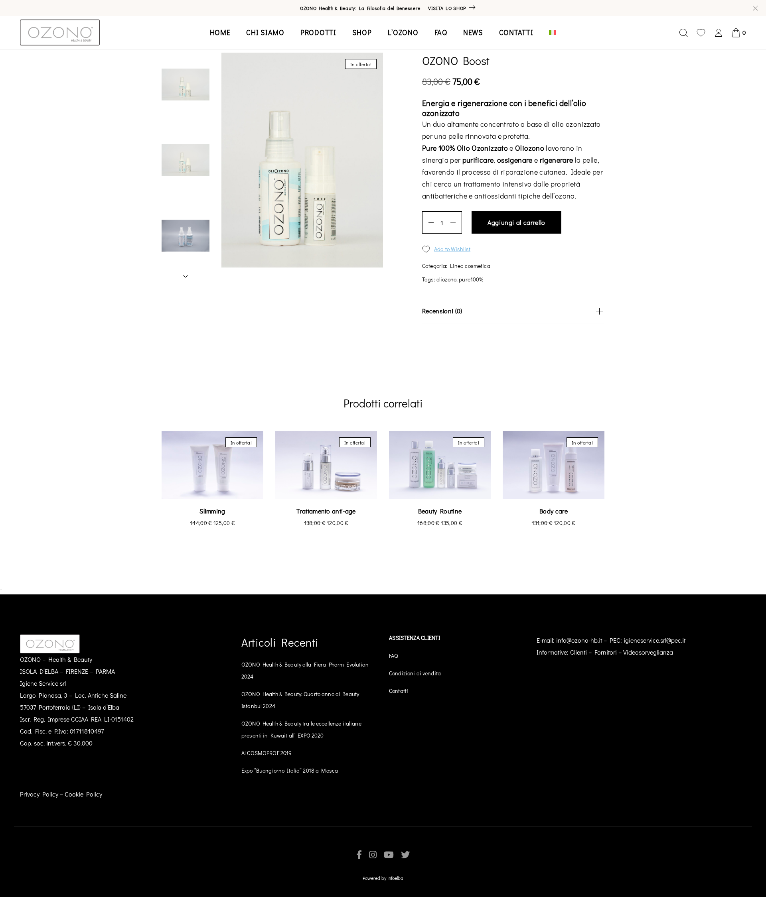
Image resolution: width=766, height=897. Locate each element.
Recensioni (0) (442, 311)
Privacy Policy (39, 794)
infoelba (395, 878)
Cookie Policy (83, 794)
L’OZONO (403, 32)
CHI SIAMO (265, 32)
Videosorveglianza (648, 652)
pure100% (471, 279)
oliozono (446, 279)
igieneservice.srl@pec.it (654, 640)
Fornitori (605, 652)
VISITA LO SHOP (447, 8)
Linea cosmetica (470, 265)
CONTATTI (516, 32)
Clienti (578, 652)
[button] (618, 448)
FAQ (440, 32)
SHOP (362, 32)
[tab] (513, 311)
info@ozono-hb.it (579, 640)
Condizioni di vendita (415, 673)
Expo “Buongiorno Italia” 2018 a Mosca (289, 770)
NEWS (473, 32)
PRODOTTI (318, 32)
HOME (220, 32)
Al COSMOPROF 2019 (266, 753)
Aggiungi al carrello (516, 222)
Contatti (398, 690)
